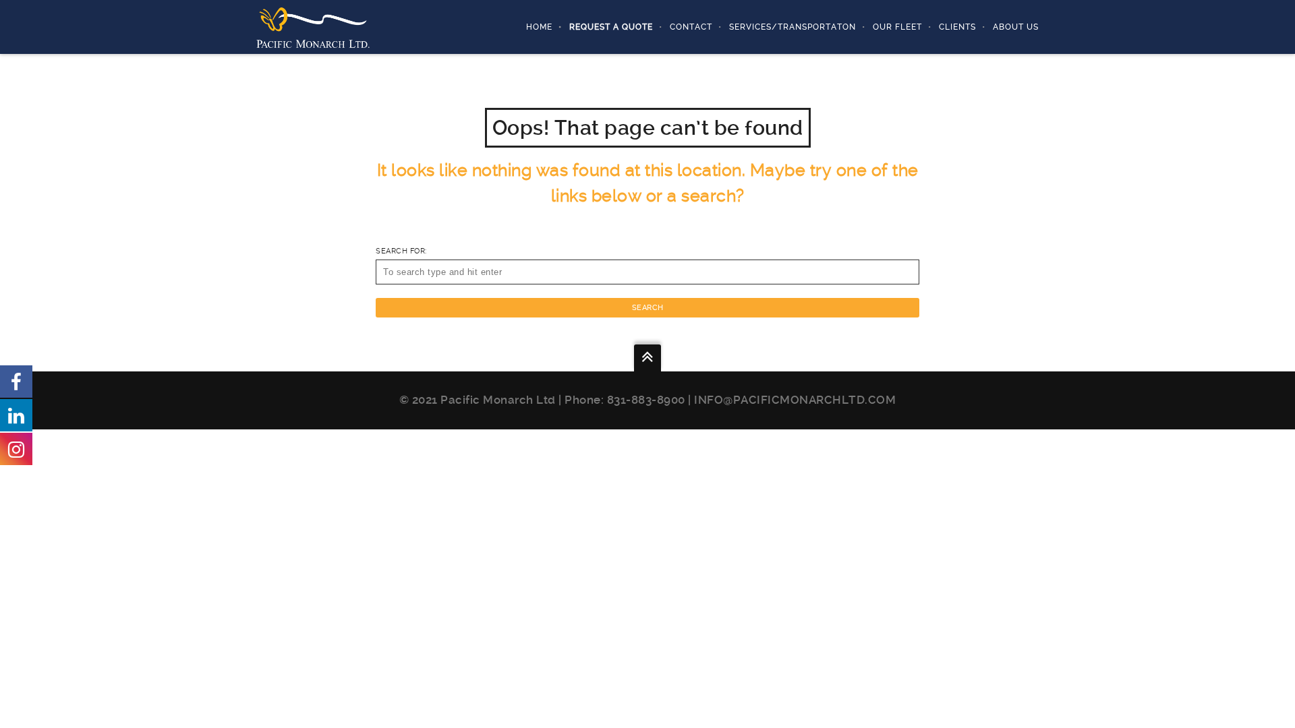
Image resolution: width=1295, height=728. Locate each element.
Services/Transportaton (792, 27)
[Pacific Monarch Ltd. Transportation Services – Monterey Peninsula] (313, 26)
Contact (691, 27)
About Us (1016, 27)
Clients (957, 27)
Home (539, 27)
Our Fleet (897, 27)
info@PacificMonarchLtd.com (795, 399)
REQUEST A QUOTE (611, 27)
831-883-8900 (646, 399)
